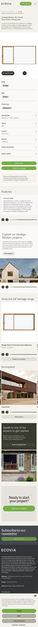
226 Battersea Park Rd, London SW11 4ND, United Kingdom (16, 577)
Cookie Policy (15, 625)
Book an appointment (19, 444)
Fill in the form (19, 539)
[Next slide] (7, 219)
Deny (19, 616)
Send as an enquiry (19, 168)
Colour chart (19, 163)
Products (3, 11)
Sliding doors (12, 11)
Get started (26, 4)
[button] (35, 596)
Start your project (19, 508)
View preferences (19, 621)
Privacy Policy (22, 625)
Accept (19, 611)
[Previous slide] (2, 219)
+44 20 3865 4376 (11, 582)
